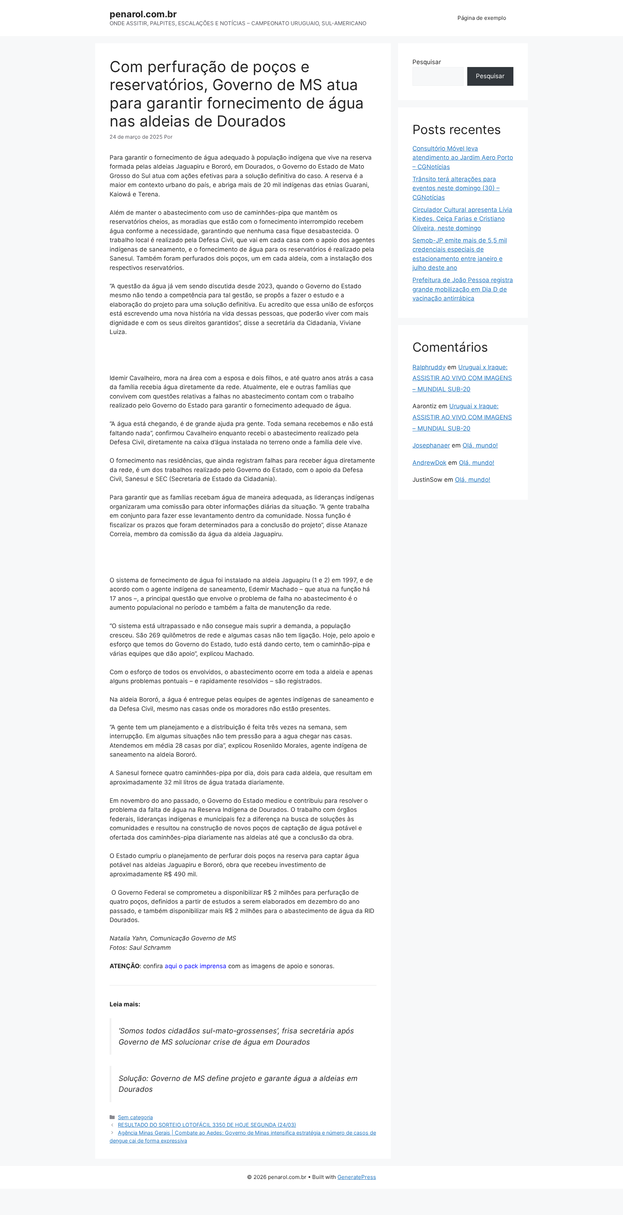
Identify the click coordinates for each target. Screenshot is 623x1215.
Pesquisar (426, 62)
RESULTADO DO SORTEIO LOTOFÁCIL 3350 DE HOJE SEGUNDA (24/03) (207, 1125)
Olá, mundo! (480, 445)
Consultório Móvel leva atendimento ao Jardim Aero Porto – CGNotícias (462, 157)
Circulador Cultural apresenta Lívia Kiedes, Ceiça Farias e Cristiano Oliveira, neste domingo (462, 219)
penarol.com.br (143, 14)
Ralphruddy (429, 367)
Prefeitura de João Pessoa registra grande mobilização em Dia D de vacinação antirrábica (462, 289)
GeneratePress (356, 1177)
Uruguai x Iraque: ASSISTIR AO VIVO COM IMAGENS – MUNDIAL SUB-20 (462, 378)
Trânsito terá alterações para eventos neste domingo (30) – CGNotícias (456, 188)
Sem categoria (135, 1117)
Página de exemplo (482, 17)
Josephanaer (431, 445)
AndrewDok (429, 462)
